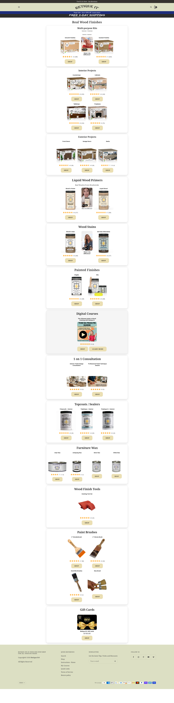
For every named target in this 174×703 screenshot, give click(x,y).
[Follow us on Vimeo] (153, 657)
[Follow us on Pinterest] (143, 657)
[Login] (155, 6)
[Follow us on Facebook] (133, 657)
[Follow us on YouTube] (148, 657)
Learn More (97, 349)
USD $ (21, 683)
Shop (70, 62)
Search (63, 656)
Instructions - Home (68, 662)
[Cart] (155, 8)
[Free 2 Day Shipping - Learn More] (87, 16)
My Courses (65, 666)
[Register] (115, 661)
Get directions (92, 1)
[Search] (151, 7)
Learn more (96, 13)
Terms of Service (67, 672)
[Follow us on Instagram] (138, 657)
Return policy (66, 675)
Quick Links (65, 669)
